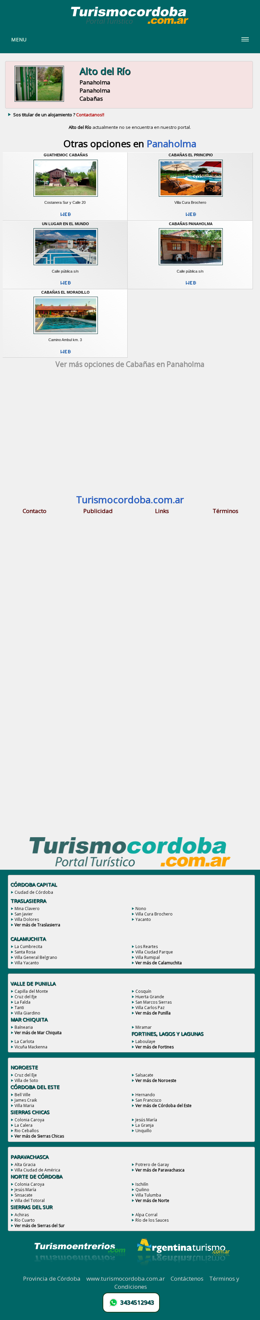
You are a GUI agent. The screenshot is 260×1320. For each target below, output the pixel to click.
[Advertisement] (130, 433)
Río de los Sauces (152, 1220)
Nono (140, 908)
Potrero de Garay (152, 1164)
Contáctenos (187, 1278)
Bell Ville (22, 1095)
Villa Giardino (27, 1013)
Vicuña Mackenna (31, 1047)
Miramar (143, 1027)
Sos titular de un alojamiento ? (58, 115)
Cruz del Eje (26, 997)
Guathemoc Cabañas (66, 155)
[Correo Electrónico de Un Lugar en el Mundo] (66, 285)
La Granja (144, 1125)
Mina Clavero (27, 908)
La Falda (22, 1002)
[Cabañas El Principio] (191, 198)
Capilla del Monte (31, 991)
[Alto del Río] (39, 101)
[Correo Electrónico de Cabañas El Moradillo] (66, 354)
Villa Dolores (27, 919)
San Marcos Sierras (153, 1002)
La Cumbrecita (28, 946)
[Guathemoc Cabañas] (66, 198)
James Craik (26, 1100)
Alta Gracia (25, 1164)
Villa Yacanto (27, 963)
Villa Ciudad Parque (154, 952)
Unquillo (143, 1131)
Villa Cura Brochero (154, 914)
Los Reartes (146, 946)
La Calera (23, 1125)
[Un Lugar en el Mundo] (66, 266)
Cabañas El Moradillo (65, 292)
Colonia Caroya (29, 1120)
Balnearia (24, 1027)
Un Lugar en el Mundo (65, 224)
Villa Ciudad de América (37, 1170)
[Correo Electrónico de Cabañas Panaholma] (191, 285)
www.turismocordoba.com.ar (125, 1278)
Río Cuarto (25, 1220)
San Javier (24, 914)
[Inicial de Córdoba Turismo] (130, 23)
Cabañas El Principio (191, 155)
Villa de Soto (26, 1080)
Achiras (22, 1215)
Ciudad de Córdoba (34, 892)
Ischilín (141, 1184)
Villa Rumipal (147, 957)
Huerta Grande (149, 997)
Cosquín (143, 991)
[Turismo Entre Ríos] (80, 1271)
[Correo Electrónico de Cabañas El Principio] (191, 217)
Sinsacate (23, 1195)
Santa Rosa (25, 952)
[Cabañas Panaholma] (191, 266)
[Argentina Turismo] (183, 1271)
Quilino (142, 1190)
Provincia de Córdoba (52, 1278)
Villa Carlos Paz (150, 1007)
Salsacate (144, 1075)
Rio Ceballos (27, 1131)
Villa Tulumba (148, 1195)
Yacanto (143, 919)
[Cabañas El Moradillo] (66, 335)
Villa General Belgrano (36, 957)
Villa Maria (24, 1105)
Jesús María (146, 1120)
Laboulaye (145, 1041)
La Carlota (24, 1041)
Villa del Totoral (30, 1200)
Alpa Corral (146, 1215)
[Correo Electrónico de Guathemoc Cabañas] (66, 217)
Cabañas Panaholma (191, 224)
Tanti (19, 1007)
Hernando (145, 1095)
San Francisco (148, 1100)
